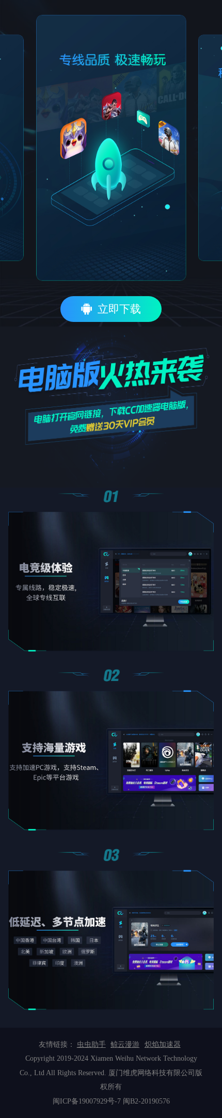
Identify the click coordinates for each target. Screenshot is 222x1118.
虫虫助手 (91, 1044)
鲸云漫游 (124, 1044)
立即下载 (119, 309)
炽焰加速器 (163, 1044)
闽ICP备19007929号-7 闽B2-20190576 (111, 1101)
